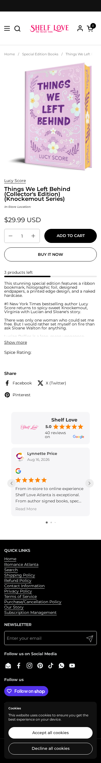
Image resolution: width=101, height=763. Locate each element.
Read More (25, 508)
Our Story (14, 607)
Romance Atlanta (21, 564)
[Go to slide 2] (51, 522)
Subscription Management (30, 612)
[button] (17, 28)
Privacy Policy (18, 591)
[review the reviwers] (18, 472)
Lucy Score (15, 180)
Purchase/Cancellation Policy (32, 601)
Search (11, 569)
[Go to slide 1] (47, 522)
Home (10, 558)
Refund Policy (17, 580)
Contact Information (24, 585)
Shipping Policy (19, 575)
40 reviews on (55, 435)
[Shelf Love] (50, 28)
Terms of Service (20, 596)
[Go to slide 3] (55, 522)
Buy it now (50, 254)
